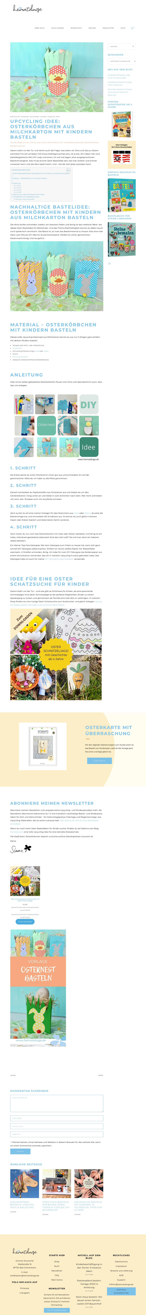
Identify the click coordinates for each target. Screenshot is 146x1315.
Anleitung (17, 183)
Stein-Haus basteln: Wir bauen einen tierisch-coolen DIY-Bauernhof (56, 1206)
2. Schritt (18, 188)
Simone (13, 1212)
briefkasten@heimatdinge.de (24, 1276)
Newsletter (56, 1271)
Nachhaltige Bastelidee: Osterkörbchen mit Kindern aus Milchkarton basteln (41, 173)
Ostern (43, 116)
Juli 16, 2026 (89, 1291)
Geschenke (34, 116)
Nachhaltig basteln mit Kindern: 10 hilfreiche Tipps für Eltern (88, 1206)
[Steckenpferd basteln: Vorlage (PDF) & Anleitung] (24, 1183)
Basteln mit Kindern (19, 116)
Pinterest (24, 1288)
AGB (121, 1275)
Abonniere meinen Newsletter (25, 199)
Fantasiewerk (16, 832)
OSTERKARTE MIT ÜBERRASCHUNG (26, 197)
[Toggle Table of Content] (67, 170)
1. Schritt (18, 185)
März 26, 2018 (54, 116)
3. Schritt (18, 190)
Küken (46, 351)
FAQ (57, 1275)
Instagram (25, 1293)
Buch (57, 1266)
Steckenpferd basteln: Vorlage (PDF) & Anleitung (22, 1205)
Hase (37, 351)
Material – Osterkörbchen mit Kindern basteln (30, 178)
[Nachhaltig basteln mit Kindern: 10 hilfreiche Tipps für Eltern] (88, 1183)
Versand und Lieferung (121, 1271)
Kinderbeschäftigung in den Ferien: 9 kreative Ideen (89, 1267)
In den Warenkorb (25, 922)
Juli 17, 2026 (89, 1274)
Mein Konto (57, 1280)
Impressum (121, 1266)
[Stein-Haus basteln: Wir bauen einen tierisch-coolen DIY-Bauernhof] (56, 1183)
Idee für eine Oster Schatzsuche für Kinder (28, 194)
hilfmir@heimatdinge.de (121, 1284)
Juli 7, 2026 (89, 1307)
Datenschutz (121, 1262)
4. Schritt (18, 192)
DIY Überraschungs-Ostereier (59, 559)
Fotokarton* (17, 348)
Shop (56, 1262)
